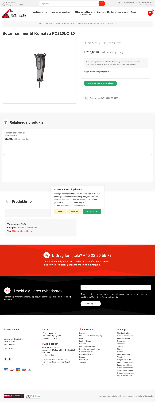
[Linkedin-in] (10, 359)
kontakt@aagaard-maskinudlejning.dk (79, 264)
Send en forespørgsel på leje (100, 83)
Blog (81, 338)
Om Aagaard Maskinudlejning (90, 336)
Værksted (122, 12)
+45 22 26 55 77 (104, 98)
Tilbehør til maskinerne (73, 24)
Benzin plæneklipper (125, 362)
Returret (82, 344)
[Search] (102, 3)
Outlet (133, 12)
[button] (3, 154)
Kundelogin (83, 360)
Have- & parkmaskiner (125, 336)
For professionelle (124, 360)
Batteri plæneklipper (124, 365)
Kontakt (82, 357)
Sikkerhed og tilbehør (84, 12)
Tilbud (119, 357)
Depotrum (101, 12)
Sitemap (82, 362)
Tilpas (60, 211)
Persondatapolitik (109, 297)
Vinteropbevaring (123, 354)
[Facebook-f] (6, 359)
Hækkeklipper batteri (125, 368)
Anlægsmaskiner (123, 338)
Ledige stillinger (85, 341)
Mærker (110, 12)
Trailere (120, 346)
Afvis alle (74, 211)
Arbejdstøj (121, 344)
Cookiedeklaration (86, 354)
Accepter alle (92, 211)
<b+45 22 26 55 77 (81, 255)
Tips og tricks (85, 14)
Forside (40, 24)
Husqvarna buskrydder (126, 373)
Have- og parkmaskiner (60, 12)
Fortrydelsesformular (87, 346)
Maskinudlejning (40, 12)
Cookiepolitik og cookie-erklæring (74, 205)
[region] (77, 201)
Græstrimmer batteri (125, 370)
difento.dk (149, 396)
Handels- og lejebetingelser (89, 349)
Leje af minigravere (124, 376)
